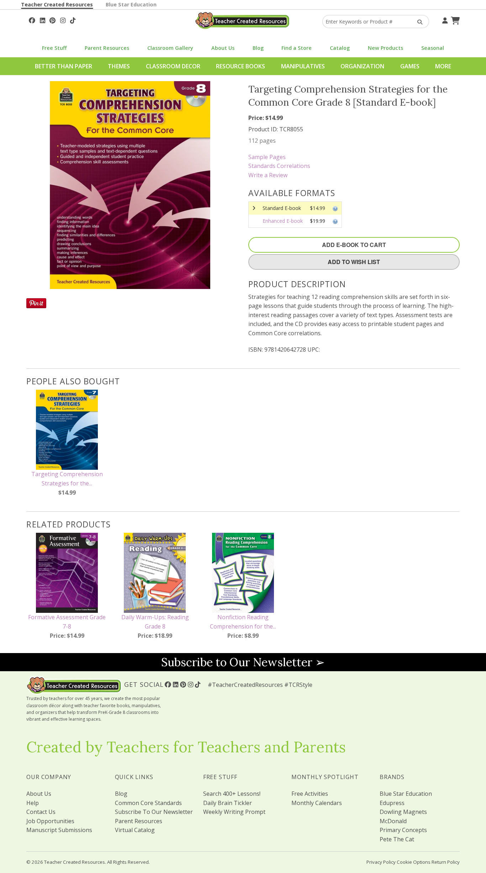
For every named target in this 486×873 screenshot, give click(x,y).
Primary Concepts (403, 830)
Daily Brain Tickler (227, 803)
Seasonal (432, 47)
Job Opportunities (50, 821)
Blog (258, 47)
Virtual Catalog (135, 830)
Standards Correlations (279, 166)
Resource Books (240, 66)
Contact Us (41, 812)
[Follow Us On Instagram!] (62, 19)
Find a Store (296, 47)
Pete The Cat (397, 839)
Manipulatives (303, 66)
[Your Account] (444, 19)
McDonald (393, 821)
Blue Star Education (131, 4)
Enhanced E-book (283, 220)
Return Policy (446, 862)
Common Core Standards (148, 803)
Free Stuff (54, 47)
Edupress (392, 803)
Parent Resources (107, 47)
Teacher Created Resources (57, 4)
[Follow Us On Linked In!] (42, 19)
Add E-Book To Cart (354, 245)
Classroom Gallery (170, 47)
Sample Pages (267, 157)
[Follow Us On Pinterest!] (52, 19)
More (443, 66)
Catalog (340, 47)
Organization (362, 66)
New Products (385, 47)
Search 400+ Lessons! (231, 794)
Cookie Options (413, 862)
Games (409, 66)
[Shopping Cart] (454, 19)
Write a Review (267, 175)
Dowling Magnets (403, 812)
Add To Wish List (354, 262)
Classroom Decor (173, 66)
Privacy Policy (381, 862)
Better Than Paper (63, 66)
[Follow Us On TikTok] (72, 19)
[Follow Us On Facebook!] (32, 19)
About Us (222, 47)
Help (32, 803)
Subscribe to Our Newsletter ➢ (243, 662)
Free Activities (309, 794)
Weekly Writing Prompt (234, 812)
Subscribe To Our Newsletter (154, 812)
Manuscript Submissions (59, 830)
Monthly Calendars (316, 803)
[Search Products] (417, 21)
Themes (119, 66)
